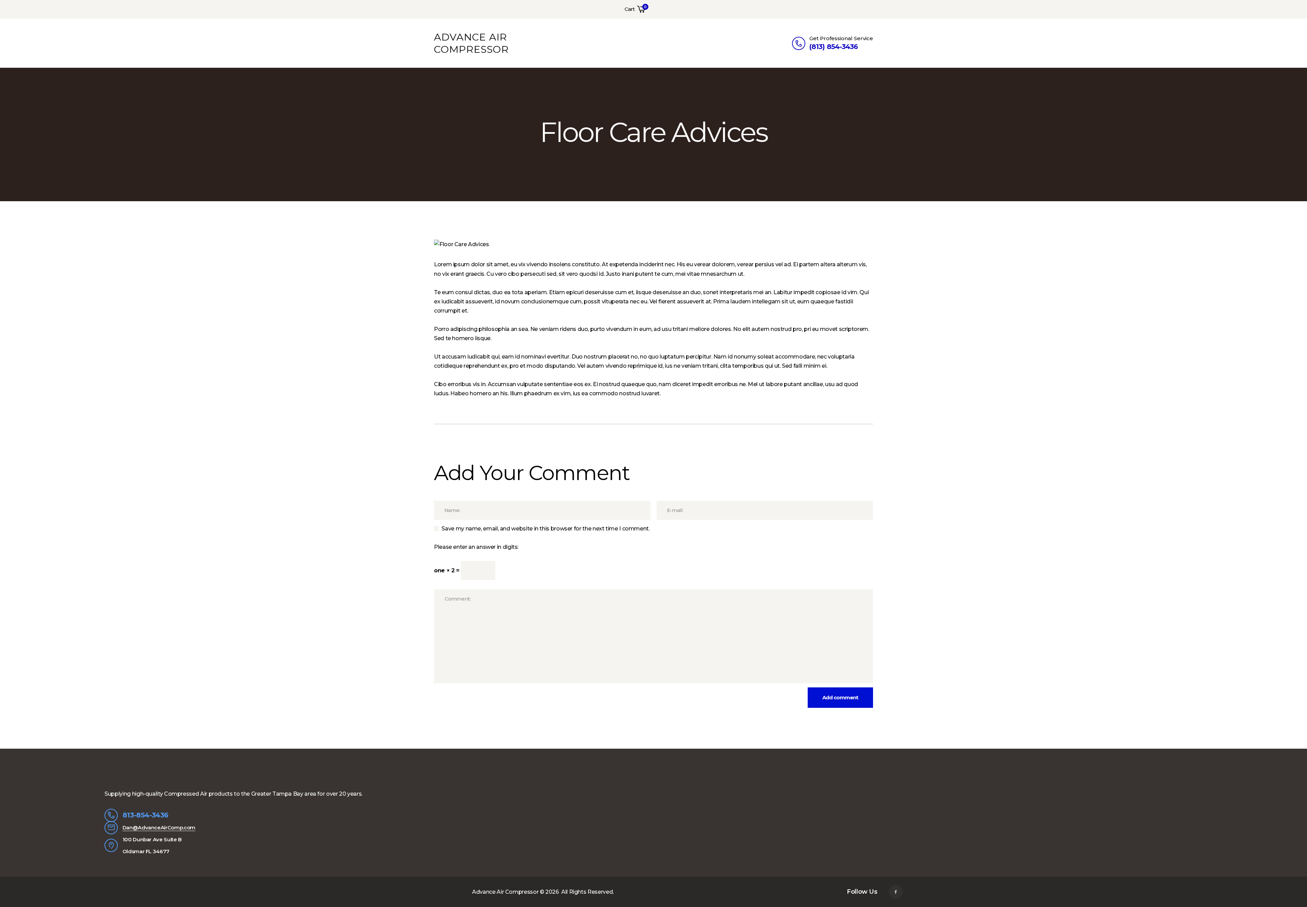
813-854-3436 (145, 815)
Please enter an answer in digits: (476, 547)
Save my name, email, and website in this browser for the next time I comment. (545, 528)
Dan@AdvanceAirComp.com (159, 827)
